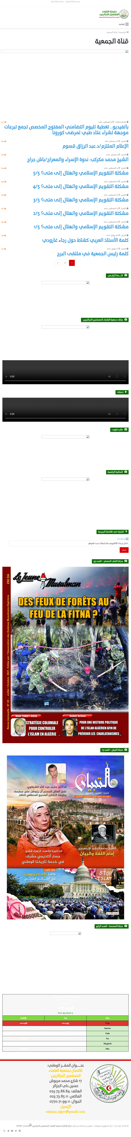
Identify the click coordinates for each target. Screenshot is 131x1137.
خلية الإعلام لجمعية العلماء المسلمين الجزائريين (52, 1126)
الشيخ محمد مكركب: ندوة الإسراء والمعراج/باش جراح (77, 160)
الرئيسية (123, 32)
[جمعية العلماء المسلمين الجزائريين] (113, 14)
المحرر (123, 141)
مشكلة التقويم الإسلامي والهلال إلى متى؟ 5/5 (80, 173)
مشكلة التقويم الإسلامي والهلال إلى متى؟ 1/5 (81, 227)
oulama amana (120, 122)
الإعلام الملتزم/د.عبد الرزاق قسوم (95, 146)
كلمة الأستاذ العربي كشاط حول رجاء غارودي (85, 240)
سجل (124, 550)
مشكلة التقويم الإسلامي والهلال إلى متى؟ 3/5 (80, 200)
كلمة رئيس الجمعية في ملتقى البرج (92, 254)
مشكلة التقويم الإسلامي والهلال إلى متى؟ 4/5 (80, 186)
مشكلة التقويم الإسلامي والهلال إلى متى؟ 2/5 (80, 213)
